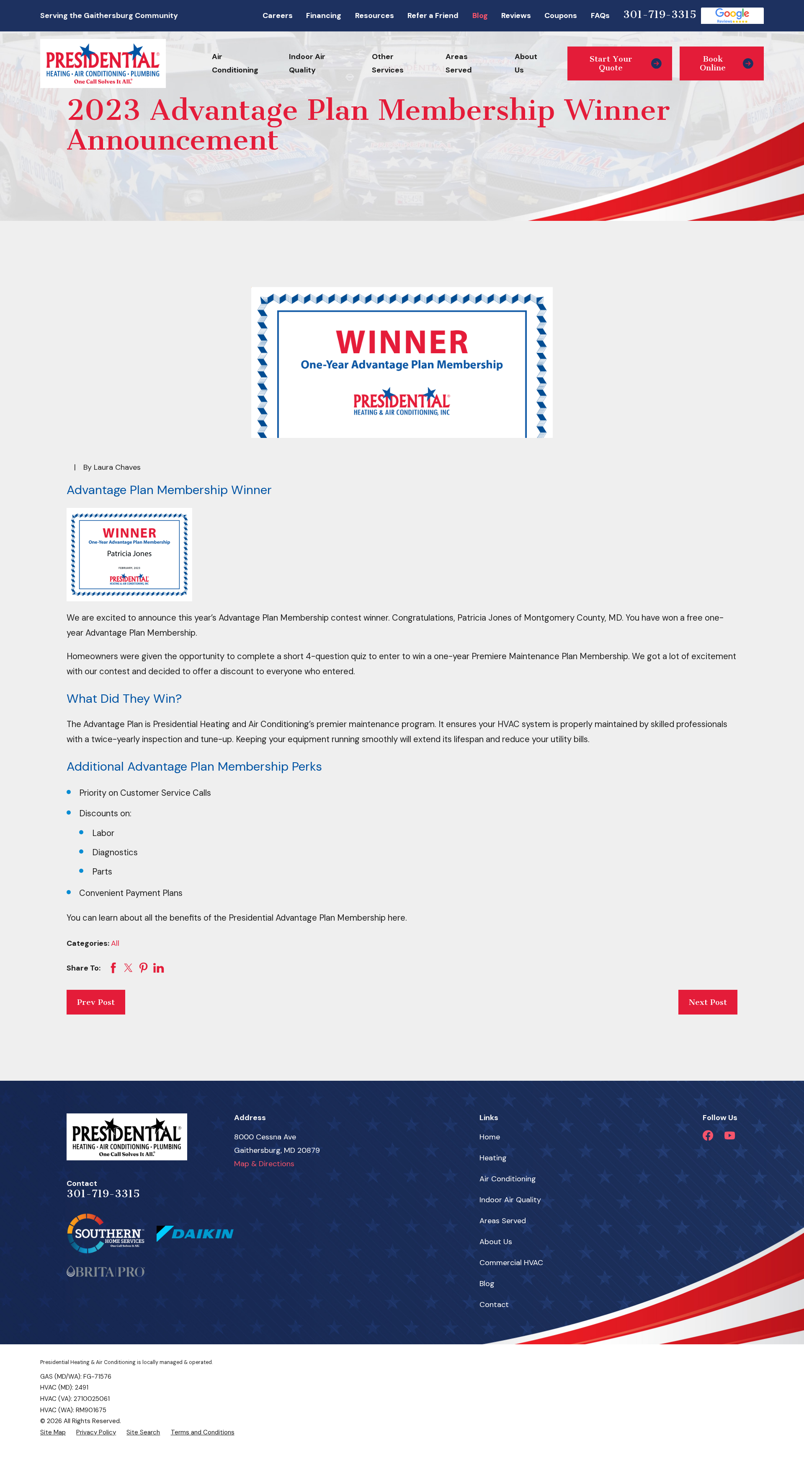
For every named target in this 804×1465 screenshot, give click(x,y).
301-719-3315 (659, 14)
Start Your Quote (610, 63)
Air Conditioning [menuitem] (235, 63)
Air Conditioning (507, 1179)
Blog (480, 15)
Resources (374, 15)
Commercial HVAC (511, 1263)
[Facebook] (708, 1135)
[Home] (103, 63)
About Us (495, 1242)
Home (489, 1137)
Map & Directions (264, 1164)
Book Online (713, 63)
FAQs (600, 15)
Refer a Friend (433, 15)
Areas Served (502, 1221)
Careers (278, 15)
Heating (493, 1158)
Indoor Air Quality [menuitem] (307, 63)
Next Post (708, 1002)
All (115, 943)
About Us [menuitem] (526, 63)
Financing (323, 15)
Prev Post (96, 1002)
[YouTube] (729, 1135)
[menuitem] (53, 1432)
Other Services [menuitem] (388, 63)
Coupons (560, 15)
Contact (494, 1304)
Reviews (516, 15)
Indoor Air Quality (510, 1200)
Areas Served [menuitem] (459, 63)
